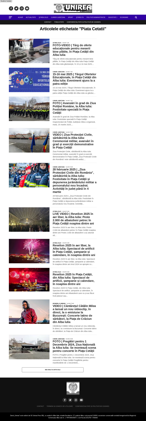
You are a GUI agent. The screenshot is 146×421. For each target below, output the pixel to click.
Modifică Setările (6, 1)
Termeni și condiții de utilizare (60, 406)
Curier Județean (58, 17)
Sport (70, 17)
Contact (47, 22)
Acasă (20, 17)
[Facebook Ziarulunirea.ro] (65, 400)
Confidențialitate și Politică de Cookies (84, 22)
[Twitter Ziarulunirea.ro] (70, 400)
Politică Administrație (96, 17)
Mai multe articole (52, 370)
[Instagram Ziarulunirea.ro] (76, 400)
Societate (112, 17)
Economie (124, 17)
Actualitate (31, 17)
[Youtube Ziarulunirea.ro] (81, 400)
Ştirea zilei (43, 17)
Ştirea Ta (80, 17)
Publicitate (59, 22)
